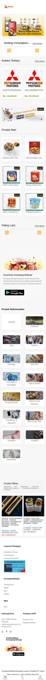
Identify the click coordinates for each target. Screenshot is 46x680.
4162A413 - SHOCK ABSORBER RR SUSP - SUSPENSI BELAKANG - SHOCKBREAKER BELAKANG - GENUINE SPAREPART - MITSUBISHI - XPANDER (12, 522)
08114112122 (6, 627)
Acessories (24, 486)
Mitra (5, 607)
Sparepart (7, 486)
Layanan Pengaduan (11, 558)
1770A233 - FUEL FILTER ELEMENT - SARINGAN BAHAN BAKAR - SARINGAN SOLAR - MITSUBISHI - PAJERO (33, 521)
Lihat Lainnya (37, 43)
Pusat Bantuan (9, 555)
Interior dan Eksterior (11, 488)
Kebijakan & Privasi (10, 552)
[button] (20, 33)
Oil (16, 486)
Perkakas (7, 490)
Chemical (35, 486)
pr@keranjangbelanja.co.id (11, 624)
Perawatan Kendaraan (30, 488)
